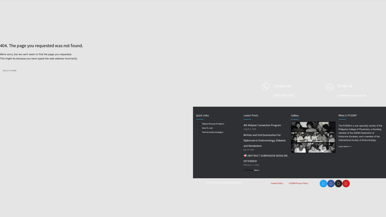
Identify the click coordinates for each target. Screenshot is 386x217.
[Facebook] (331, 183)
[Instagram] (338, 183)
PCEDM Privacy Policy (298, 183)
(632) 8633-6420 (284, 95)
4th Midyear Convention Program (262, 125)
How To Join (207, 128)
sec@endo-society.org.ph (352, 95)
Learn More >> (345, 146)
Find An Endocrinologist (212, 132)
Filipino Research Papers (213, 123)
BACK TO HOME (10, 70)
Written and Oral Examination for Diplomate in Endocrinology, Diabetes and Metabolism (265, 140)
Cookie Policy (277, 183)
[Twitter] (323, 183)
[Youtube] (346, 183)
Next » (257, 170)
